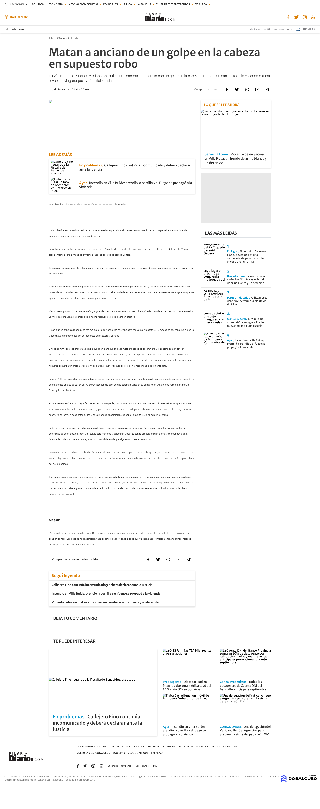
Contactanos (142, 766)
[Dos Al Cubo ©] (299, 781)
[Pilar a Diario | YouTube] (313, 17)
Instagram (93, 766)
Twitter (85, 765)
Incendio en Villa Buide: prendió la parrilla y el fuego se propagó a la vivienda (106, 593)
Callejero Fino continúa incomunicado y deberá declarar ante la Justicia (102, 585)
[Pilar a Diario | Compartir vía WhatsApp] (247, 89)
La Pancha (144, 4)
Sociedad (119, 752)
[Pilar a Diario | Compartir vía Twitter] (237, 89)
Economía (55, 4)
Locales (138, 746)
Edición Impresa (15, 29)
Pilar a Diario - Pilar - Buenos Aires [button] (21, 776)
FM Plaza (200, 4)
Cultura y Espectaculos (173, 4)
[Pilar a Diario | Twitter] (296, 17)
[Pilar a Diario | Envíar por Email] (257, 89)
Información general (83, 4)
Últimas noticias (88, 746)
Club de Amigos (138, 752)
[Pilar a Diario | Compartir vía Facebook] (226, 89)
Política (38, 4)
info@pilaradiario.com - (206, 776)
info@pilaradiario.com (242, 776)
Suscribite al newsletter (119, 766)
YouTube (101, 765)
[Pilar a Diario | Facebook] (288, 17)
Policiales (110, 4)
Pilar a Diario (57, 38)
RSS (155, 766)
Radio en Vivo (20, 17)
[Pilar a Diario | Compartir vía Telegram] (267, 89)
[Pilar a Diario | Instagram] (304, 17)
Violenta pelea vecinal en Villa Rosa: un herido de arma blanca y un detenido (105, 602)
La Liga (127, 4)
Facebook (78, 766)
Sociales (202, 746)
